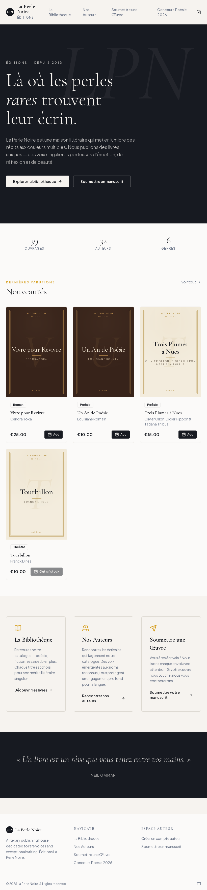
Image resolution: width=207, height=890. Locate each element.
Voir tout (188, 282)
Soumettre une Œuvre (125, 12)
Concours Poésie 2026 (172, 12)
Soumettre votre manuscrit (165, 695)
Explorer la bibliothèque (34, 181)
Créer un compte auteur (161, 838)
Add (56, 434)
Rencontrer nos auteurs (95, 698)
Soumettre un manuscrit (102, 181)
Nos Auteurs (89, 12)
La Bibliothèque (60, 12)
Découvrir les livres (30, 690)
